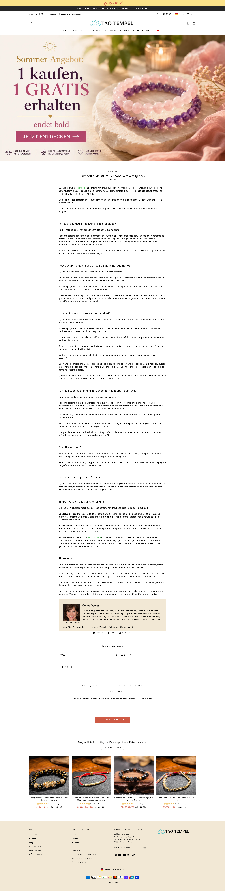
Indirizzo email (123, 655)
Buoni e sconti (35, 850)
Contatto (147, 30)
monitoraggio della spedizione (57, 14)
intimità (75, 846)
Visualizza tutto (112, 748)
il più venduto (35, 846)
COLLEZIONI (92, 30)
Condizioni (76, 850)
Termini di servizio (136, 698)
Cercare (75, 834)
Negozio (77, 30)
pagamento (76, 14)
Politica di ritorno (79, 862)
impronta (75, 842)
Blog (136, 30)
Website (103, 627)
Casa (66, 30)
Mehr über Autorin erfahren (75, 627)
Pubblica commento (112, 691)
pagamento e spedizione (82, 858)
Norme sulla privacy (117, 698)
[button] (42, 804)
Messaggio (66, 667)
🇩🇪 (158, 30)
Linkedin (94, 627)
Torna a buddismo (114, 719)
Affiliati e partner (36, 854)
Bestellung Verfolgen (117, 30)
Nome (62, 655)
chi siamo (33, 14)
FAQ (41, 14)
